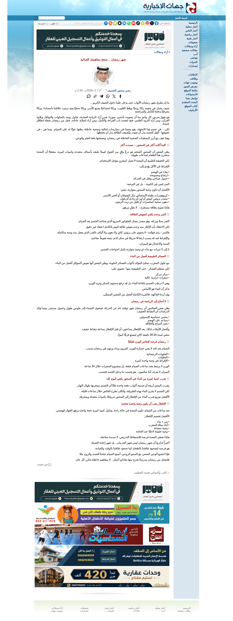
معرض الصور (191, 86)
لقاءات (194, 58)
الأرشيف (193, 109)
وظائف (194, 78)
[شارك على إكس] (114, 98)
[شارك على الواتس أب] (108, 98)
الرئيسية (193, 22)
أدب (195, 54)
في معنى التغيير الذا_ (161, 18)
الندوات (194, 61)
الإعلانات (193, 74)
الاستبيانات (192, 94)
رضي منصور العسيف (119, 90)
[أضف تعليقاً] (89, 98)
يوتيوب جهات (191, 82)
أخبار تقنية (192, 38)
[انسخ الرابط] (95, 98)
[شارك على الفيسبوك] (120, 98)
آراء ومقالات (191, 46)
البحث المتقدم (190, 102)
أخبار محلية (192, 26)
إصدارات (193, 65)
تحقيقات (193, 42)
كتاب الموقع (191, 106)
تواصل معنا (192, 98)
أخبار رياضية (191, 34)
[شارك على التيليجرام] (101, 98)
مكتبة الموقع (191, 90)
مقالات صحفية (190, 50)
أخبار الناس (191, 30)
